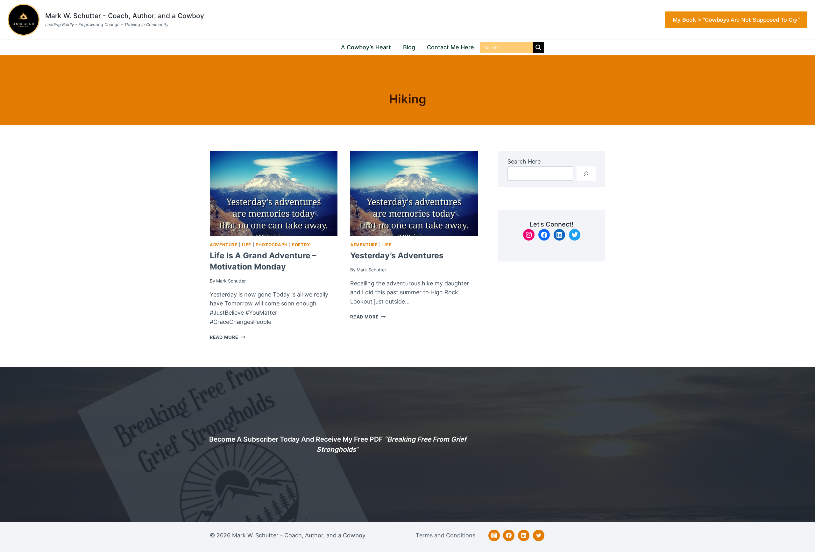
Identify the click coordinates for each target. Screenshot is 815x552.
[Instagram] (494, 535)
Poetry (301, 244)
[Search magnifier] (538, 47)
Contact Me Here (450, 47)
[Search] (586, 173)
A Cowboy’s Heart (366, 47)
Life (247, 244)
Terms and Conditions (445, 535)
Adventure (223, 244)
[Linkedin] (523, 535)
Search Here (524, 161)
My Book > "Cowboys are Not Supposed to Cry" (736, 19)
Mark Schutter (231, 280)
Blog (409, 47)
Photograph (271, 244)
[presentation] (273, 193)
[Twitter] (538, 535)
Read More (227, 337)
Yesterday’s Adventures (396, 255)
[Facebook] (508, 535)
